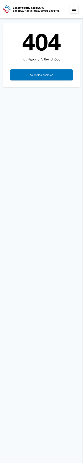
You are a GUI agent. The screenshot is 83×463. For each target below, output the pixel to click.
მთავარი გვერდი (41, 74)
